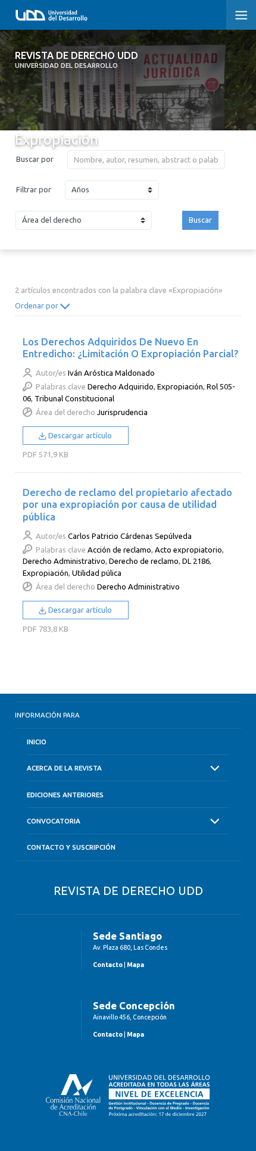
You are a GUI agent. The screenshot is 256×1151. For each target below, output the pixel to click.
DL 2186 (196, 561)
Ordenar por (37, 305)
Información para (47, 715)
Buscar (200, 220)
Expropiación (180, 386)
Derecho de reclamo (144, 561)
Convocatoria (53, 821)
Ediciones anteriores (65, 794)
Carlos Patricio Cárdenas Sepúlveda (130, 536)
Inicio (36, 742)
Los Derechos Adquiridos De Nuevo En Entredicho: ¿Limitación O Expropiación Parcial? (131, 347)
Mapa (135, 964)
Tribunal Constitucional (74, 398)
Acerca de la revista (64, 768)
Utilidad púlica (96, 573)
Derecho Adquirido (121, 386)
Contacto (108, 964)
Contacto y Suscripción (71, 847)
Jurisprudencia (122, 412)
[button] (241, 15)
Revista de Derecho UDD (76, 59)
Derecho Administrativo (64, 561)
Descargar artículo (79, 435)
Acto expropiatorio (188, 549)
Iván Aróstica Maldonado (111, 373)
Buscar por (35, 159)
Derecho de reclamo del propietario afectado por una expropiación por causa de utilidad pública (127, 504)
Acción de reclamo (119, 549)
